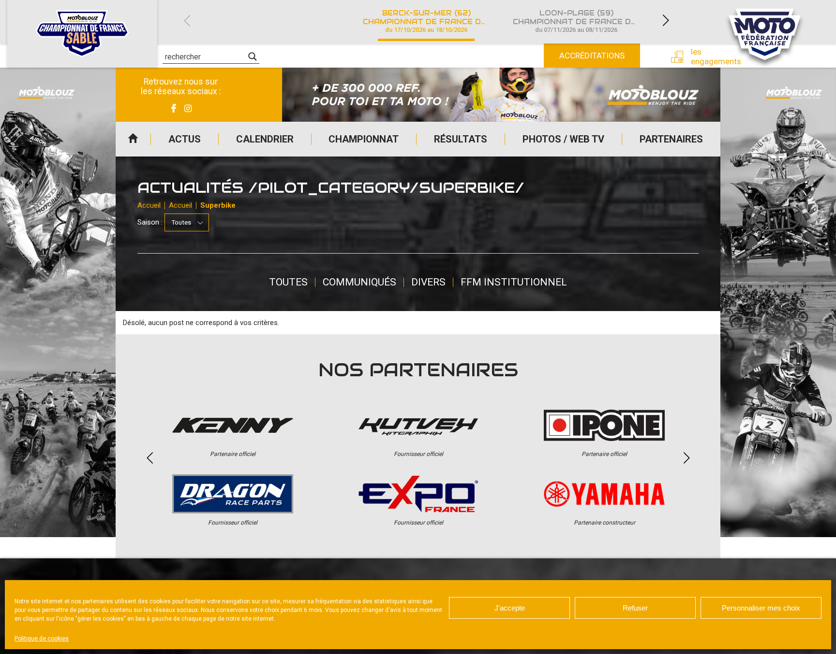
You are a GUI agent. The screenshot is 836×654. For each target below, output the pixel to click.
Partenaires (671, 139)
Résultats (460, 139)
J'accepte (509, 608)
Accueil (133, 139)
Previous (186, 20)
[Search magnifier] (252, 56)
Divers (428, 282)
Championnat (363, 139)
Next (665, 20)
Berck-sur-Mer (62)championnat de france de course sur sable (432, 21)
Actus (184, 139)
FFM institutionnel (514, 282)
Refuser (635, 608)
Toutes (288, 282)
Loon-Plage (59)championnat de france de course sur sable (582, 21)
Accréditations (592, 55)
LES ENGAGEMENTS (709, 56)
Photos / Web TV (563, 139)
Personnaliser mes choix (761, 608)
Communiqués (359, 282)
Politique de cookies (42, 638)
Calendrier (265, 139)
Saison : (150, 222)
